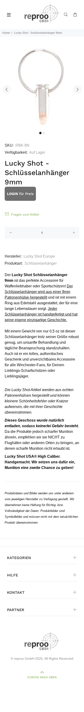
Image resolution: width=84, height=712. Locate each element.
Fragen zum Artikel (25, 214)
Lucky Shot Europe (39, 256)
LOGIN (12, 194)
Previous (6, 89)
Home (6, 32)
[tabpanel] (42, 86)
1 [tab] (40, 133)
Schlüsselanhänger (40, 263)
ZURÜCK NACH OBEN (42, 677)
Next (77, 89)
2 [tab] (43, 133)
